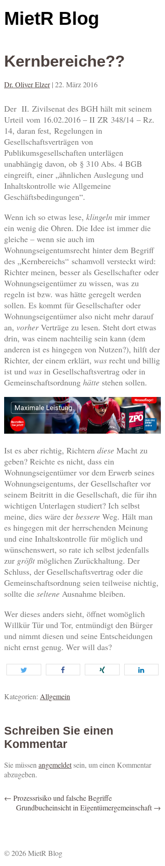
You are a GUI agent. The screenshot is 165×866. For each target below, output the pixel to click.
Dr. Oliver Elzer (27, 84)
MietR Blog (51, 18)
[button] (23, 669)
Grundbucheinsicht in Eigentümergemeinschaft (88, 807)
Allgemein (55, 696)
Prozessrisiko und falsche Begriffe (58, 798)
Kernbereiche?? (64, 61)
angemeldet (55, 765)
